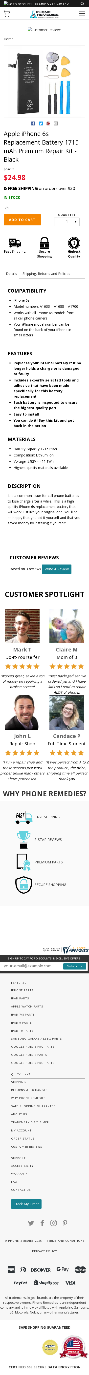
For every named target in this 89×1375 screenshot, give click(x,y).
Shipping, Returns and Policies (46, 273)
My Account (21, 1130)
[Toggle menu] (82, 14)
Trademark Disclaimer (30, 1122)
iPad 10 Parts (22, 1030)
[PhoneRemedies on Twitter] (31, 1224)
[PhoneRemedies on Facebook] (42, 1224)
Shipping (18, 1082)
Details (11, 273)
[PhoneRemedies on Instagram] (53, 1224)
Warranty (19, 1173)
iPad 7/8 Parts (23, 1014)
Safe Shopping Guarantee (33, 1106)
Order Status (23, 1138)
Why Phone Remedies (28, 1098)
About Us (19, 1114)
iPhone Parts (22, 990)
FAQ (14, 1181)
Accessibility (22, 1165)
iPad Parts (20, 998)
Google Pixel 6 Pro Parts (33, 1046)
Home (9, 39)
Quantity (66, 215)
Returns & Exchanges (29, 1090)
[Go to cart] (7, 14)
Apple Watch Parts (27, 1006)
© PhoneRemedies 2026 (23, 1240)
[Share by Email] (56, 124)
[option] (44, 82)
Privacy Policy (44, 1251)
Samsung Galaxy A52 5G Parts (36, 1038)
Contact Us (21, 1189)
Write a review (57, 569)
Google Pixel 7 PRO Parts (33, 1063)
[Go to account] (17, 3)
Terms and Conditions (65, 1240)
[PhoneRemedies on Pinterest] (65, 1224)
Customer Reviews (26, 1146)
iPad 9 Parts (21, 1022)
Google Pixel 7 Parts (29, 1054)
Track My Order (26, 1204)
